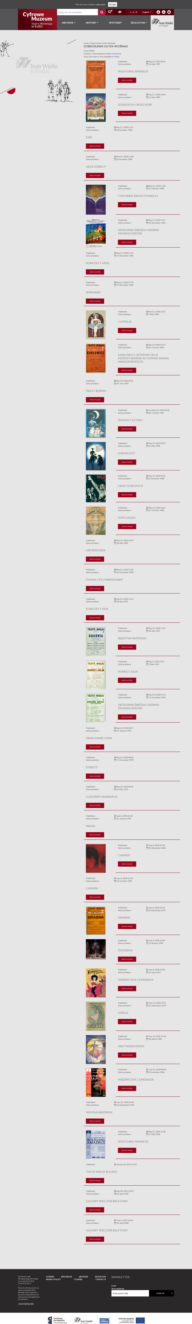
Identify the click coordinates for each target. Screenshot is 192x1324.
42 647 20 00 (30, 1281)
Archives (67, 22)
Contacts (101, 1279)
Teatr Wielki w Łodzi (162, 22)
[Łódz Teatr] (37, 19)
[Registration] (163, 12)
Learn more (100, 4)
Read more (127, 80)
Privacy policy (53, 1279)
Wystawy (115, 22)
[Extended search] (109, 12)
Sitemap (50, 1277)
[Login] (158, 12)
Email (117, 1285)
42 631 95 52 (27, 1283)
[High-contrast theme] (119, 12)
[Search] (102, 12)
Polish (116, 56)
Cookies (78, 1279)
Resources (66, 1277)
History (91, 22)
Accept (112, 4)
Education (138, 22)
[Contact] (169, 12)
